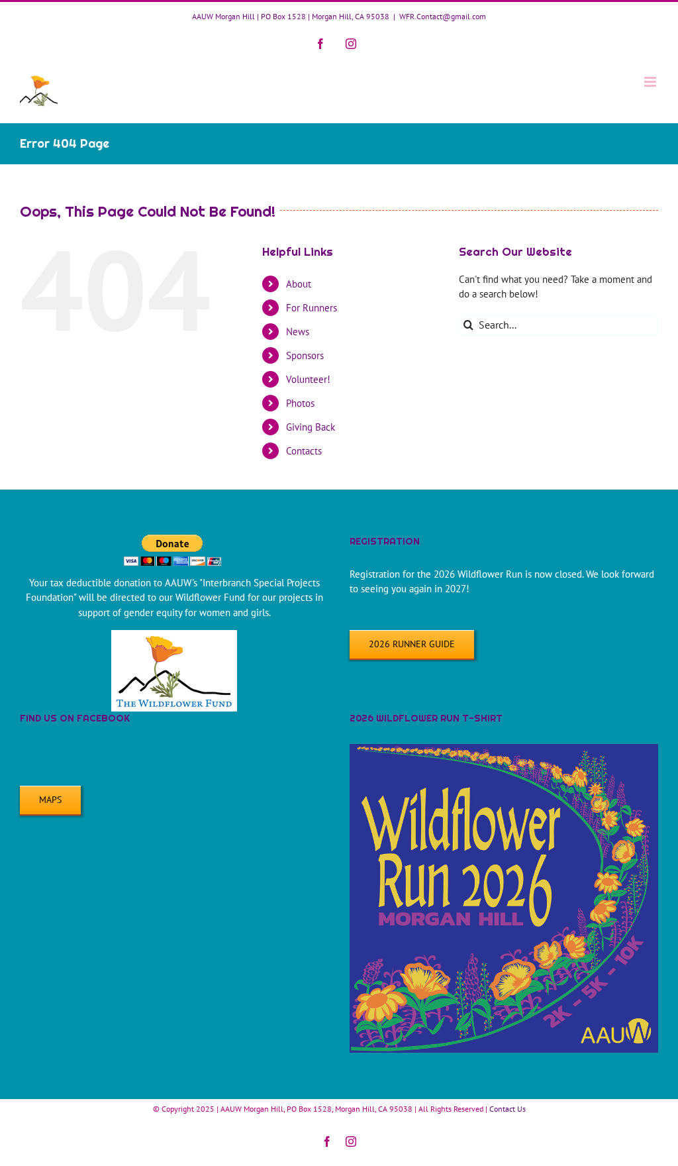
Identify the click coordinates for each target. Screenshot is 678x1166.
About (298, 284)
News (297, 331)
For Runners (311, 307)
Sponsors (305, 355)
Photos (300, 403)
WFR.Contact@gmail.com (442, 16)
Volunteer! (308, 379)
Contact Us (507, 1109)
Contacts (304, 451)
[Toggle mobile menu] (651, 82)
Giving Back (310, 427)
